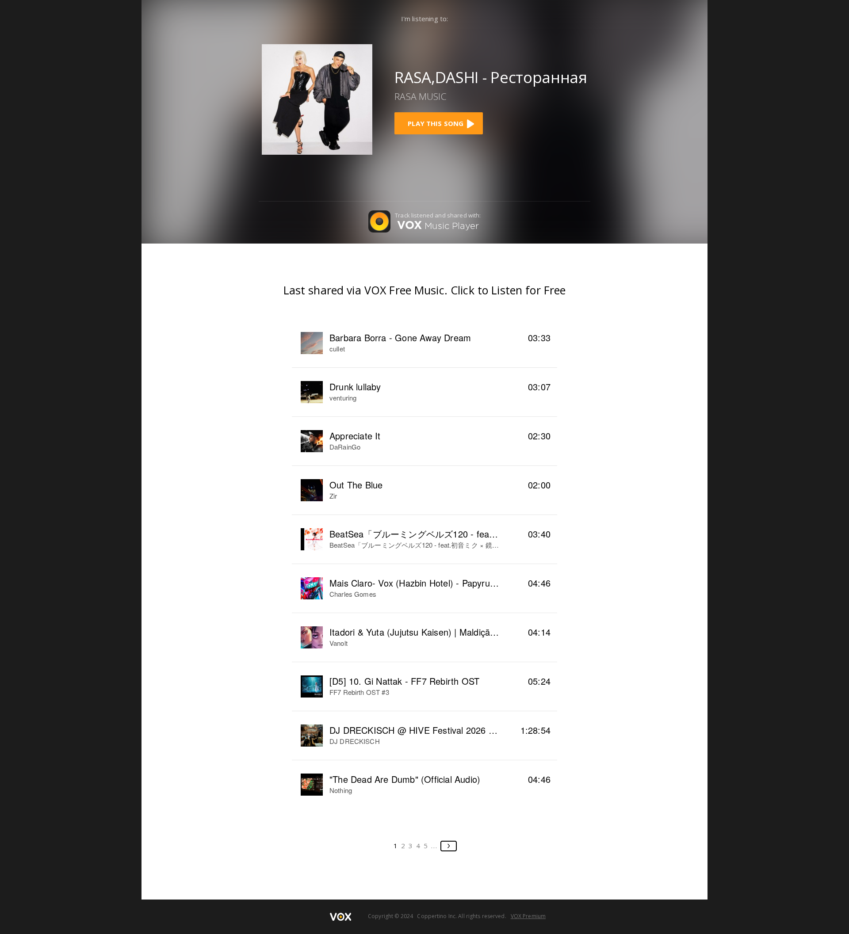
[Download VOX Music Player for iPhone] (317, 98)
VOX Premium (528, 916)
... (434, 845)
